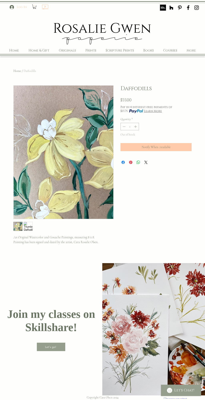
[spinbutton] (129, 126)
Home (17, 71)
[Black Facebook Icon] (188, 8)
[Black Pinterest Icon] (180, 8)
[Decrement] (123, 126)
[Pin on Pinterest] (130, 162)
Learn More (153, 111)
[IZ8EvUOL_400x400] (163, 8)
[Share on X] (146, 162)
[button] (34, 7)
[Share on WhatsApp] (138, 162)
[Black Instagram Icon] (197, 8)
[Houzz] (171, 8)
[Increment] (135, 126)
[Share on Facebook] (123, 162)
